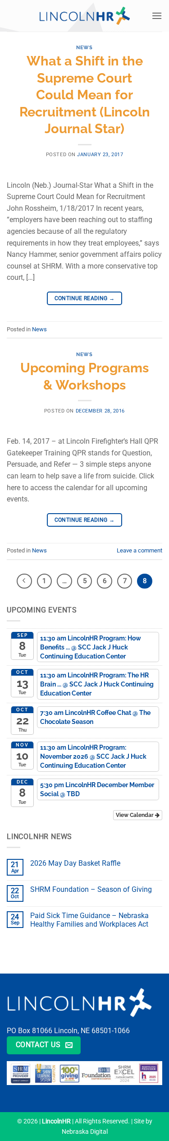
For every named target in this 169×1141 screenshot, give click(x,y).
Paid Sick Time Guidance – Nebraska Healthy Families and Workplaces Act (89, 919)
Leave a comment (139, 550)
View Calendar (135, 815)
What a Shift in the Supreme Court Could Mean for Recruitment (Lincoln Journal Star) (84, 94)
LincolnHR (56, 1121)
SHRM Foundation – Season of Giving (91, 889)
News (84, 47)
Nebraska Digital (85, 1132)
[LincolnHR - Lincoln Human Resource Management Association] (85, 15)
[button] (156, 16)
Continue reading (85, 298)
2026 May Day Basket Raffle (75, 863)
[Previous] (24, 581)
